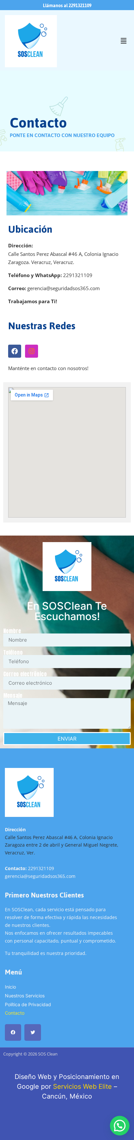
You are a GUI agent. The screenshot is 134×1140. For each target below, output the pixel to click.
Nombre (12, 630)
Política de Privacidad (28, 1004)
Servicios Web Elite (82, 1086)
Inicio (10, 987)
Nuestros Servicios (25, 995)
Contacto (14, 1013)
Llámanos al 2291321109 (67, 5)
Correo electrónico (25, 674)
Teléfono (13, 652)
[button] (123, 41)
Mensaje (12, 695)
